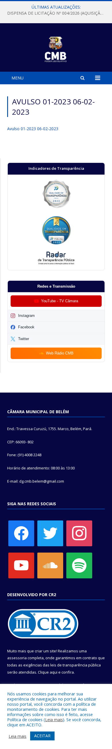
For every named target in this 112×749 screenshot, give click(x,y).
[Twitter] (50, 533)
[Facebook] (21, 533)
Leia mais (54, 719)
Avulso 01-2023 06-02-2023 (32, 128)
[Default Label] (21, 565)
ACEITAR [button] (42, 735)
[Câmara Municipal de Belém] (56, 48)
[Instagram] (79, 533)
